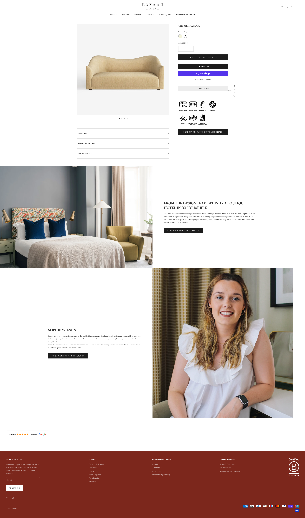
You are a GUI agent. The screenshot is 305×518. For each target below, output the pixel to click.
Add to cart (203, 66)
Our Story (126, 15)
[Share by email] (234, 96)
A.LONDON (157, 468)
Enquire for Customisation (203, 57)
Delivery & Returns (96, 464)
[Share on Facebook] (234, 86)
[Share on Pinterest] (234, 92)
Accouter (155, 464)
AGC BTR (156, 471)
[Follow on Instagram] (13, 498)
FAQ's (91, 471)
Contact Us (150, 15)
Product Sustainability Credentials (202, 132)
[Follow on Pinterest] (19, 498)
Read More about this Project (183, 230)
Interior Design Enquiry (161, 475)
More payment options (203, 79)
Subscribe (14, 488)
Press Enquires (94, 478)
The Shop (113, 15)
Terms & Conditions (227, 464)
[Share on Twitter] (234, 89)
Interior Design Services (185, 15)
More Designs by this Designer (68, 356)
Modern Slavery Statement (230, 471)
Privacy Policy (225, 468)
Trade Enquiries (165, 15)
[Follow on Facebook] (7, 498)
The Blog (137, 15)
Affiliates (92, 482)
